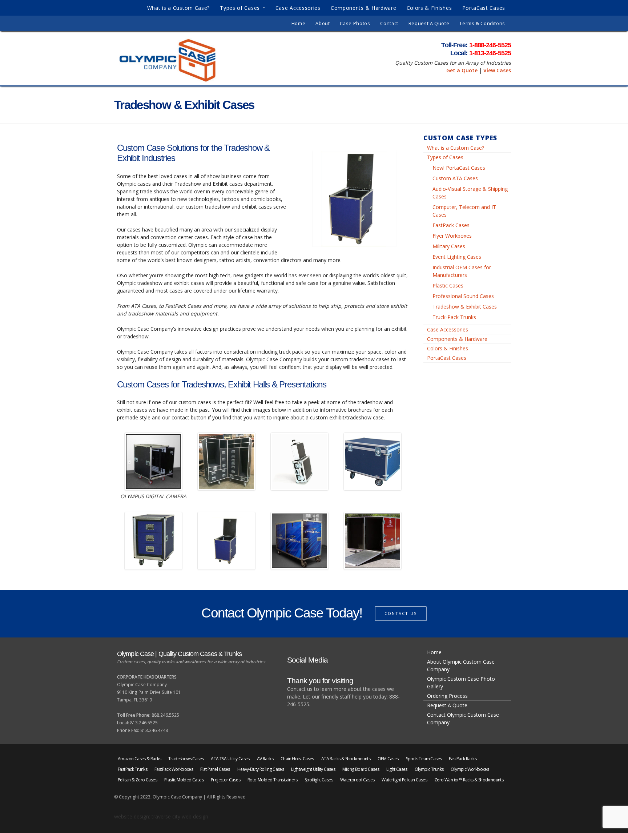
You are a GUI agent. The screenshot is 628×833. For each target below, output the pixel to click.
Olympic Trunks (429, 769)
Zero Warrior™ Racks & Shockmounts (468, 780)
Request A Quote (428, 23)
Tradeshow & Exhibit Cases (464, 306)
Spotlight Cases (319, 780)
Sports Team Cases (424, 759)
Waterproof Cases (357, 780)
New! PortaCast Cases (458, 167)
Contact (389, 23)
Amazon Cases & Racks (139, 759)
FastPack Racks (462, 759)
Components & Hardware (363, 7)
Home (298, 23)
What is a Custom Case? (178, 7)
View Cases (497, 70)
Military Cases (448, 246)
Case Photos (355, 23)
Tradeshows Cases (186, 759)
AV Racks (265, 759)
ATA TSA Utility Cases (230, 759)
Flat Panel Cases (215, 769)
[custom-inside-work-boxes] (226, 461)
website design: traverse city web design (161, 816)
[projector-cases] (299, 461)
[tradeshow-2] (372, 541)
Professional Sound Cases (463, 296)
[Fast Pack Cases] (153, 541)
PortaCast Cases (484, 7)
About (322, 23)
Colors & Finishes (429, 7)
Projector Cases (225, 780)
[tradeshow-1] (299, 541)
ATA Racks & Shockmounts (345, 759)
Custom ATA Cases (455, 178)
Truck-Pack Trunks (454, 317)
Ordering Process (447, 695)
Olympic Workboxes (470, 769)
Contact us (401, 613)
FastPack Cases (451, 225)
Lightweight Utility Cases (313, 769)
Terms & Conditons (482, 23)
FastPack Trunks (132, 769)
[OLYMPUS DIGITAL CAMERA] (153, 461)
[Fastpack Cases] (226, 541)
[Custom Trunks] (372, 461)
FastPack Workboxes (173, 769)
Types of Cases (240, 7)
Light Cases (396, 769)
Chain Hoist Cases (297, 759)
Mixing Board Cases (360, 769)
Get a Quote (462, 70)
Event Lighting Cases (456, 256)
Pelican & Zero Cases (137, 780)
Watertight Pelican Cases (404, 780)
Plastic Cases (447, 285)
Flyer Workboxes (452, 235)
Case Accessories (298, 7)
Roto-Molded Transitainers (272, 780)
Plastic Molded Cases (184, 780)
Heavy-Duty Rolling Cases (260, 769)
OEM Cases (388, 759)
